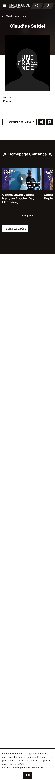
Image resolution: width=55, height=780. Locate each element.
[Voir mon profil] (48, 6)
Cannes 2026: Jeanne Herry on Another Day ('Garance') (16, 198)
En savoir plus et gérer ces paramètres (22, 767)
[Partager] (41, 122)
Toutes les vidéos (15, 228)
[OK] (27, 775)
